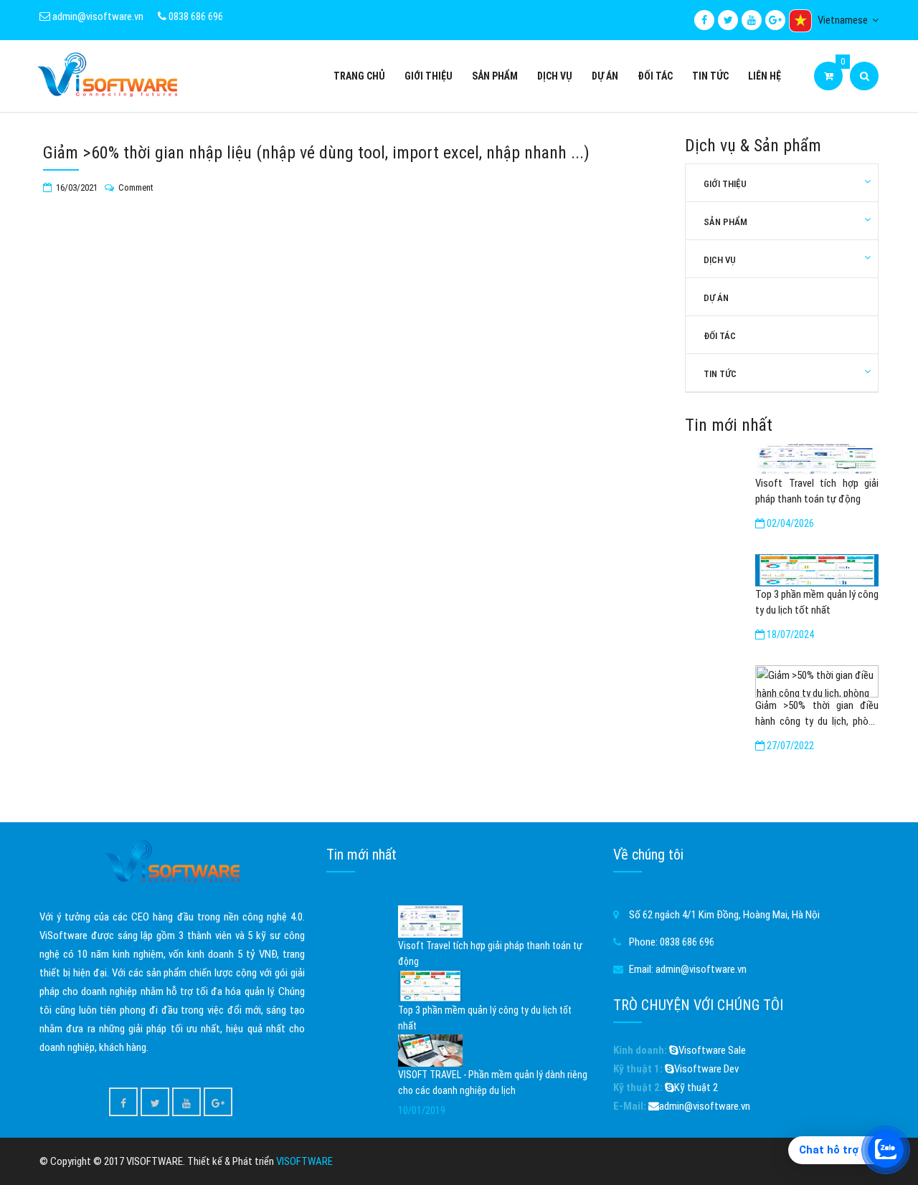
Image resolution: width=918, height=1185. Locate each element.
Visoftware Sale (712, 1050)
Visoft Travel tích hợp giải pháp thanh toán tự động (817, 491)
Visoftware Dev (706, 1068)
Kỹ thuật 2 (696, 1087)
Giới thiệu (428, 76)
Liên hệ (764, 76)
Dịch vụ (554, 76)
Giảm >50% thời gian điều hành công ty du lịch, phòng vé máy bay (817, 714)
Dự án (605, 76)
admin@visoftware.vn (96, 16)
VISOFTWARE (304, 1161)
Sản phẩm (495, 76)
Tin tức (710, 76)
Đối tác (655, 76)
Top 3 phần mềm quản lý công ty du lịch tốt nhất (817, 602)
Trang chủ (359, 76)
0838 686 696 (194, 16)
